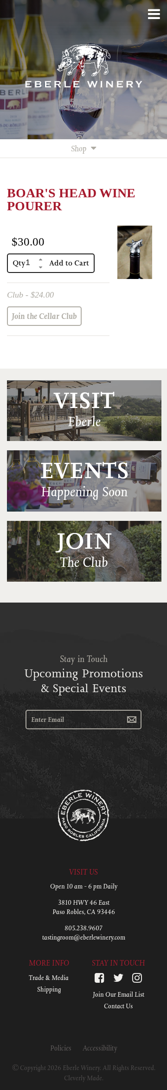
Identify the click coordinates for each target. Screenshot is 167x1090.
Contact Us (118, 1006)
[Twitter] (118, 978)
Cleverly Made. (83, 1078)
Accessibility (100, 1048)
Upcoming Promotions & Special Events (83, 681)
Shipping (49, 989)
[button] (41, 259)
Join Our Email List (118, 994)
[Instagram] (137, 978)
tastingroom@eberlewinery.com (83, 937)
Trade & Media (49, 977)
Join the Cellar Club (44, 316)
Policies (60, 1048)
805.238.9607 (83, 928)
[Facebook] (99, 978)
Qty (19, 263)
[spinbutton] (31, 262)
